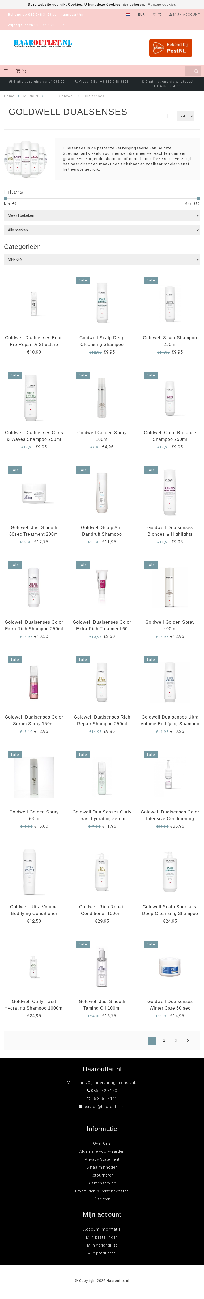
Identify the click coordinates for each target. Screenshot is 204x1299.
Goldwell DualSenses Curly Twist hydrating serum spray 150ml (102, 818)
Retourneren (102, 1175)
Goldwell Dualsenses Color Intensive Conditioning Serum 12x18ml (170, 818)
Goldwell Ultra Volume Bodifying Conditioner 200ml (34, 913)
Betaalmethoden (102, 1167)
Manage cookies (162, 4)
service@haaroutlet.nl (104, 1106)
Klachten (102, 1199)
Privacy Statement (102, 1159)
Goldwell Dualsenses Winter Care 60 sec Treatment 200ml (170, 1008)
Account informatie (102, 1229)
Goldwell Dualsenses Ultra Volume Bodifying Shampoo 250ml (170, 724)
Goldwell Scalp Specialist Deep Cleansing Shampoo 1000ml (170, 913)
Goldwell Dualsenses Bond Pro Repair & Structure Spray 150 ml (34, 344)
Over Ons (102, 1143)
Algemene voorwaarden (102, 1151)
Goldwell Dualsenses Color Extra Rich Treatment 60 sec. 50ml (102, 629)
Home (9, 96)
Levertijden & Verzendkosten (102, 1191)
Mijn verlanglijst (102, 1245)
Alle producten (102, 1253)
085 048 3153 (104, 1091)
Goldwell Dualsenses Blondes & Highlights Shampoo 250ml (170, 534)
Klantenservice (102, 1183)
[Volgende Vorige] (188, 1041)
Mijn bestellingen (102, 1237)
